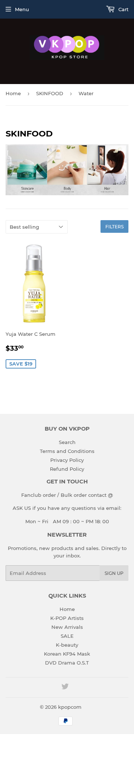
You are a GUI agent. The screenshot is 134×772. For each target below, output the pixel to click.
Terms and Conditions (67, 451)
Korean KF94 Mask (67, 654)
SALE (67, 636)
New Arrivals (67, 627)
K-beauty (67, 645)
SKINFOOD (49, 93)
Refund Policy (67, 469)
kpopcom (70, 707)
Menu (22, 9)
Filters (114, 226)
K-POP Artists (67, 618)
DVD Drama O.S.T (67, 663)
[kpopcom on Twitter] (65, 688)
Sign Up (114, 573)
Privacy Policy (67, 460)
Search (67, 442)
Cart (122, 9)
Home (13, 93)
